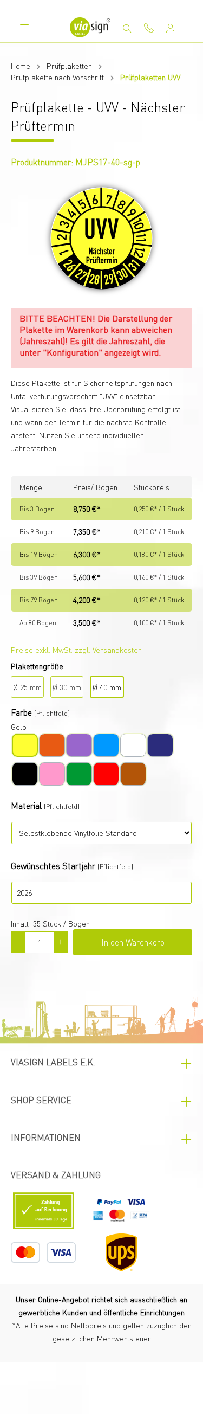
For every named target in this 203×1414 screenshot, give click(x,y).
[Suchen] (127, 28)
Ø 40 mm (107, 687)
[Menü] (24, 28)
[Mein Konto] (170, 28)
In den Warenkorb (133, 942)
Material (26, 805)
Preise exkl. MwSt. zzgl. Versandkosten (76, 649)
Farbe (21, 712)
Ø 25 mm (27, 687)
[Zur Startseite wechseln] (90, 27)
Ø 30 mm (67, 687)
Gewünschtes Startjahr (53, 865)
